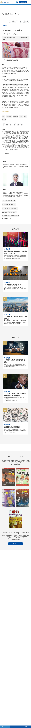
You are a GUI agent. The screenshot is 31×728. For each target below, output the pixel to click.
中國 (3, 116)
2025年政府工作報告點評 (8, 204)
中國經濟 (8, 116)
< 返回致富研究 (5, 153)
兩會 (25, 116)
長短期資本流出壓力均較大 (9, 212)
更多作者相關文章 (6, 218)
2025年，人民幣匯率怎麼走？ (9, 208)
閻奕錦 (4, 119)
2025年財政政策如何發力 (8, 200)
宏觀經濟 (15, 116)
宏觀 (21, 116)
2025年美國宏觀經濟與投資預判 (10, 216)
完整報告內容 (5, 111)
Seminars (15, 544)
